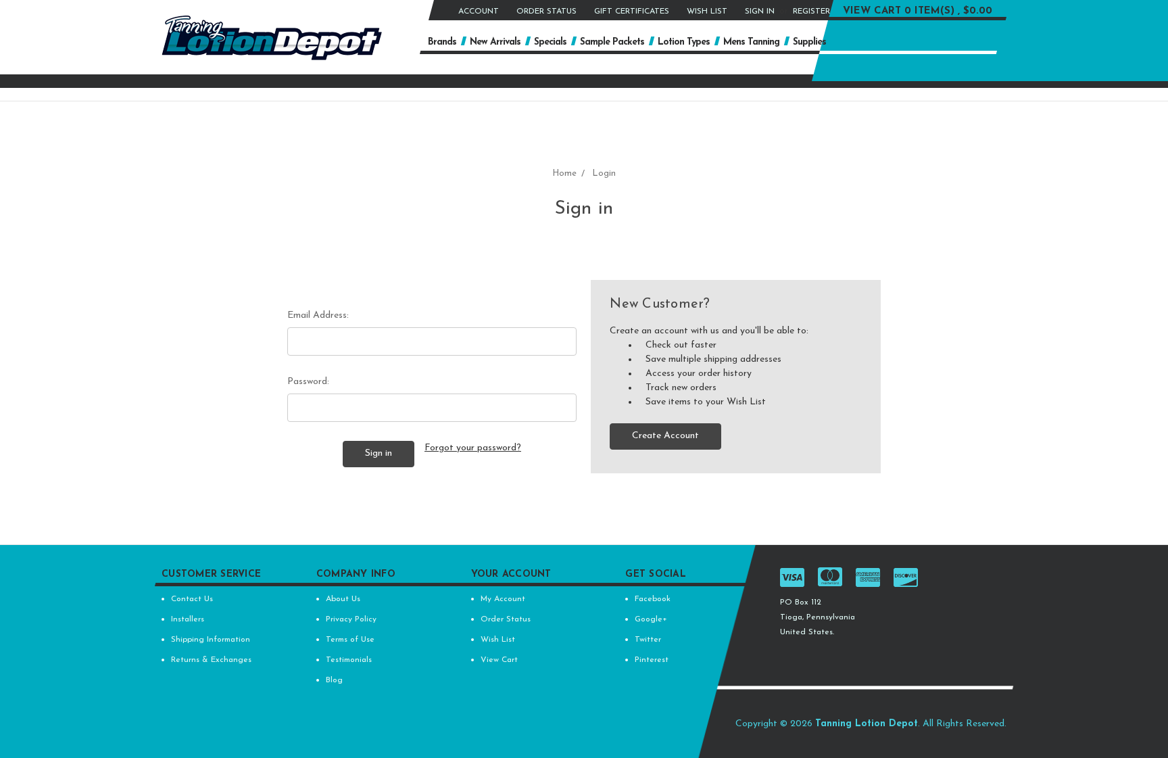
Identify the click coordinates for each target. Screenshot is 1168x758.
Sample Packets (612, 42)
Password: (308, 382)
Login (604, 173)
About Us (343, 599)
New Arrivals (495, 42)
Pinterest (651, 660)
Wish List (707, 11)
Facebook (653, 599)
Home (564, 173)
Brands (442, 42)
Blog (334, 680)
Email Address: (318, 315)
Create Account (665, 436)
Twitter (648, 640)
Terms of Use (350, 640)
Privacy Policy (351, 619)
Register (811, 11)
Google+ (651, 619)
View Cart (499, 660)
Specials (550, 42)
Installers (187, 619)
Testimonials (349, 660)
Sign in (760, 11)
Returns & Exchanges (211, 660)
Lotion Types (684, 42)
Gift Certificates (631, 11)
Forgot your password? (472, 448)
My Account (503, 599)
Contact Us (192, 599)
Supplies (809, 42)
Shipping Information (210, 640)
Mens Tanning (751, 42)
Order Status (546, 11)
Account (478, 11)
